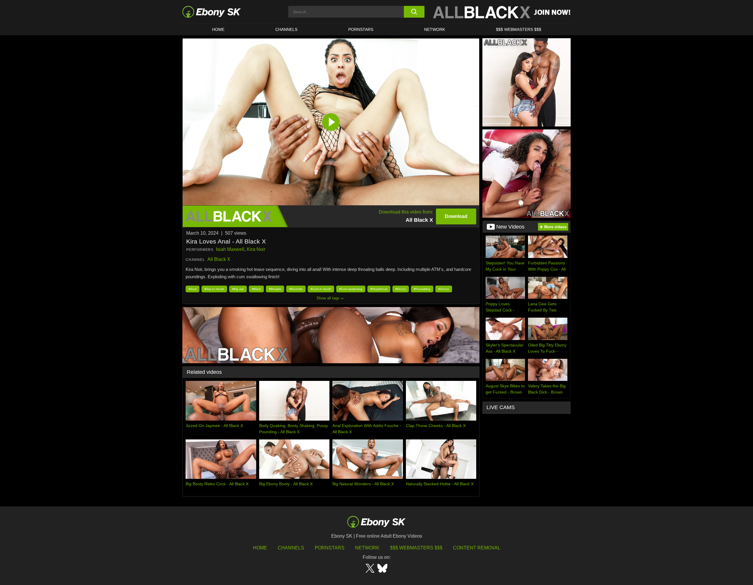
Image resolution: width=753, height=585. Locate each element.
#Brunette (296, 289)
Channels (286, 29)
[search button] (414, 12)
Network (434, 29)
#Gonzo (443, 289)
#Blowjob (275, 289)
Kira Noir (256, 249)
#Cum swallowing (350, 289)
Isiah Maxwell (230, 249)
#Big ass (238, 289)
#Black (256, 289)
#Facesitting (422, 289)
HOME (218, 29)
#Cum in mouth (321, 289)
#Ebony (400, 289)
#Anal (192, 289)
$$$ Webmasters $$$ (518, 29)
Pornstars (360, 29)
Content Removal (476, 547)
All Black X (218, 259)
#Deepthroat (378, 289)
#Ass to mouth (214, 289)
